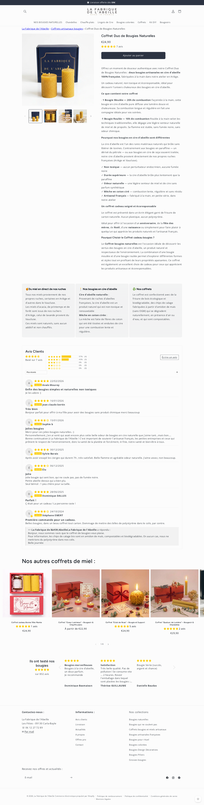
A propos (80, 734)
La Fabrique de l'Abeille (35, 28)
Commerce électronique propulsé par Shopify (74, 796)
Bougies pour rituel (139, 739)
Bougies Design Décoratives (143, 749)
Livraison (80, 724)
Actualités (80, 729)
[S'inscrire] (71, 777)
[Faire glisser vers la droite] (91, 116)
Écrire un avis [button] (169, 357)
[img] (42, 381)
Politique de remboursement (109, 796)
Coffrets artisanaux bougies (67, 28)
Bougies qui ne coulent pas (143, 724)
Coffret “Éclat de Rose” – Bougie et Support (125, 622)
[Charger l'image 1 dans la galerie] (35, 116)
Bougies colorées (138, 744)
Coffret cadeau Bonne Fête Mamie (26, 622)
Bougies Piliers (136, 754)
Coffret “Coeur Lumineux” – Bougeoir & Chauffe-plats (75, 623)
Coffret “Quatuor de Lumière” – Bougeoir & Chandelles (174, 623)
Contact (79, 744)
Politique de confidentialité (136, 796)
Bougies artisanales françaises (144, 734)
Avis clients (81, 719)
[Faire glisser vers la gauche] (25, 116)
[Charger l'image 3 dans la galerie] (65, 116)
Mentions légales (103, 799)
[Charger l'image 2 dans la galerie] (50, 116)
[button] (25, 11)
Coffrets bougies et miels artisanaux (147, 729)
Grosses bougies (137, 759)
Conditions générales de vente (164, 796)
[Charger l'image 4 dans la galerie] (80, 116)
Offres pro (80, 739)
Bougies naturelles (138, 719)
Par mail (29, 731)
